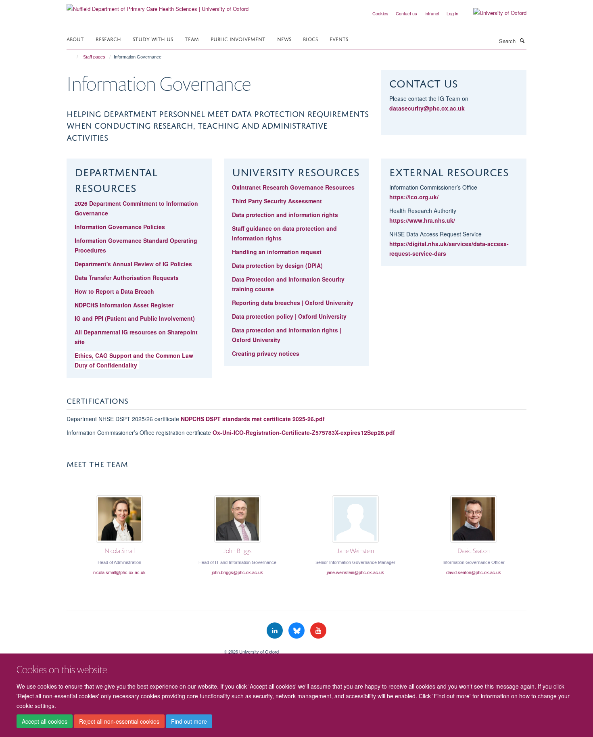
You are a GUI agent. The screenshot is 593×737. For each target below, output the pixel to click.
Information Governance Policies (120, 227)
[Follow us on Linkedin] (275, 631)
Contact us (406, 13)
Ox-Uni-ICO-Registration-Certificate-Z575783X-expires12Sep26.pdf (304, 432)
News (284, 38)
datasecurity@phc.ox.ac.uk (427, 108)
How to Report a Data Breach (114, 291)
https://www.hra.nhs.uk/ (422, 220)
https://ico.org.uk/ (413, 197)
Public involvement (238, 38)
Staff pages (94, 56)
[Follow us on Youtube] (318, 631)
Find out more (189, 721)
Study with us (153, 38)
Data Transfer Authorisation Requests (127, 278)
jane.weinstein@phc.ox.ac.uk (355, 572)
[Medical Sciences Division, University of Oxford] (139, 649)
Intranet (431, 13)
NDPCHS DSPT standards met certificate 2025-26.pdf (253, 419)
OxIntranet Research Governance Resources (294, 187)
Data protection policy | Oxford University (289, 316)
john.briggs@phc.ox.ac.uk (237, 572)
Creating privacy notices (265, 353)
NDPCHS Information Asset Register (124, 305)
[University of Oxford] (493, 13)
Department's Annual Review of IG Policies (133, 264)
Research (108, 38)
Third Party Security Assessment (277, 201)
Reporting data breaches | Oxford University (292, 303)
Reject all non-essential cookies (119, 721)
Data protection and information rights (285, 215)
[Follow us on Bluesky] (297, 631)
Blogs (310, 38)
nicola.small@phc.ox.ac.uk (119, 572)
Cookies (380, 13)
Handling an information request (277, 252)
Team (192, 38)
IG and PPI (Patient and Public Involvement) (135, 318)
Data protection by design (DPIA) (277, 265)
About (75, 38)
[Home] (74, 56)
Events (339, 38)
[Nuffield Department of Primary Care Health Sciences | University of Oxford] (157, 6)
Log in (452, 13)
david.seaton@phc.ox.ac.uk (473, 572)
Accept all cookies (44, 721)
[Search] (522, 40)
